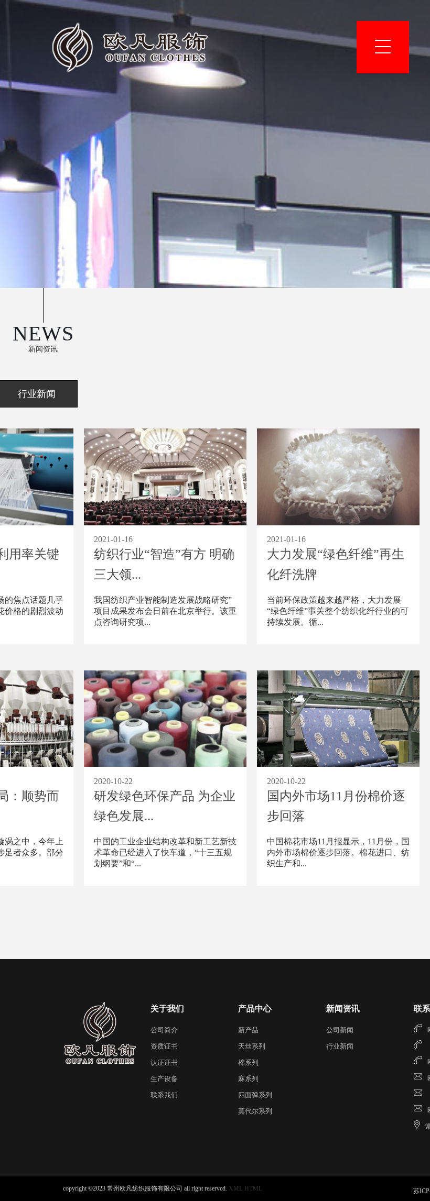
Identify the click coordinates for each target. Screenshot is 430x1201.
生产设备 (164, 1079)
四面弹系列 (255, 1095)
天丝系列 (251, 1046)
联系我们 (164, 1095)
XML (236, 1188)
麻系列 (248, 1079)
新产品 (248, 1030)
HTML (253, 1188)
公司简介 (164, 1030)
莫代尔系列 (255, 1111)
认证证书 (164, 1062)
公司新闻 (339, 1030)
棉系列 (248, 1062)
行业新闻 (339, 1046)
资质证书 (164, 1046)
